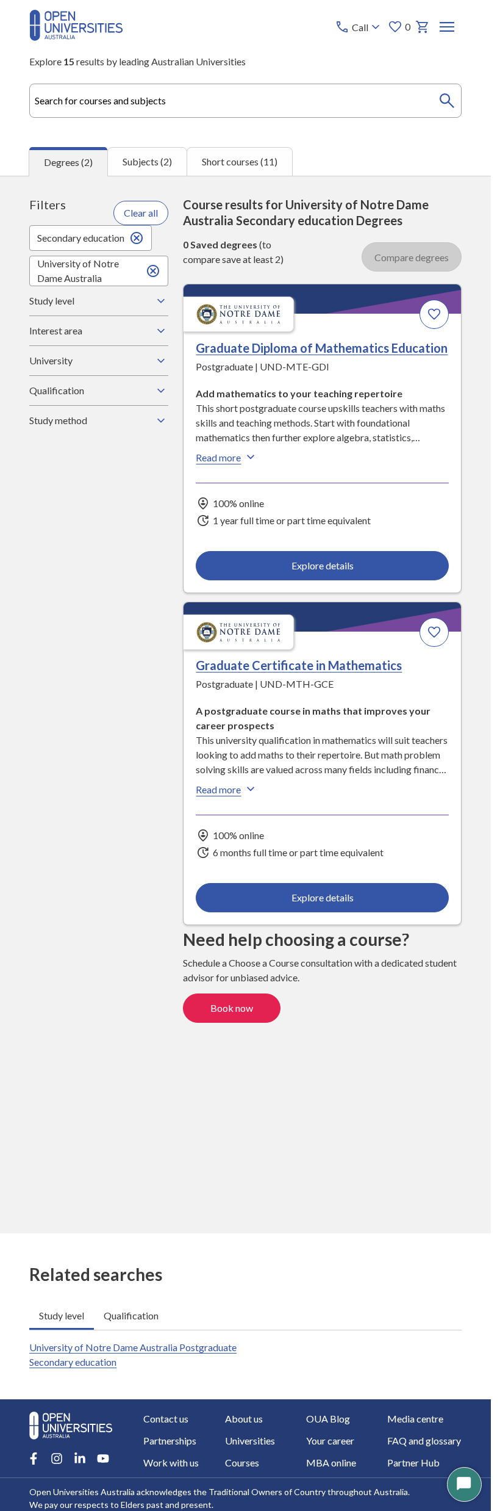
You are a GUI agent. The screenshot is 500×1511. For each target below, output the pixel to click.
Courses (242, 1462)
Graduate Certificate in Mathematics (299, 665)
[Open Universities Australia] (76, 37)
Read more (218, 457)
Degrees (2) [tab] (68, 162)
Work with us (171, 1462)
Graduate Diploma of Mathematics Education (322, 348)
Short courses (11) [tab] (239, 161)
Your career (330, 1440)
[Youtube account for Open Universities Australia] (103, 1458)
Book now (231, 1008)
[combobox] (245, 101)
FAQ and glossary (424, 1440)
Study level (51, 300)
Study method (58, 420)
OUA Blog (328, 1418)
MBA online (331, 1462)
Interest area (55, 330)
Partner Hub (413, 1462)
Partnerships (169, 1440)
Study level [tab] (61, 1315)
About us (244, 1418)
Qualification (56, 390)
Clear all (141, 212)
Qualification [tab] (131, 1315)
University (51, 360)
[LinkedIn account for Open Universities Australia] (79, 1458)
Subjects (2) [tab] (147, 161)
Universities (250, 1440)
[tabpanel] (245, 704)
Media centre (415, 1418)
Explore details (322, 565)
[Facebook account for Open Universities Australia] (33, 1458)
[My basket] (422, 27)
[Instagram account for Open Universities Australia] (56, 1458)
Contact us (165, 1418)
